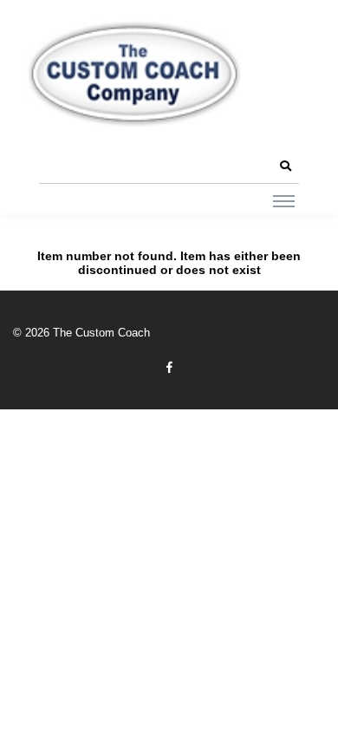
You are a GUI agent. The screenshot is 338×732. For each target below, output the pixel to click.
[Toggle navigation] (284, 200)
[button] (285, 166)
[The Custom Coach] (134, 74)
